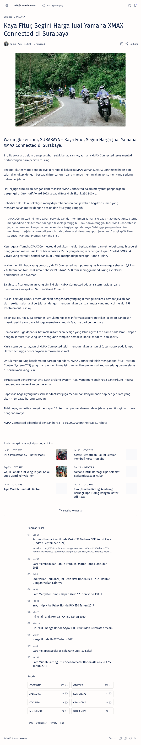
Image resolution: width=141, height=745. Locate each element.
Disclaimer (41, 722)
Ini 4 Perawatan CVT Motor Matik (24, 455)
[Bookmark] (136, 6)
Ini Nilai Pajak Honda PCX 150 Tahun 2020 (59, 616)
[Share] (131, 44)
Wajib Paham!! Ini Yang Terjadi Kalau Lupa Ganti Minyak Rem (27, 473)
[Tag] (17, 450)
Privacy (53, 722)
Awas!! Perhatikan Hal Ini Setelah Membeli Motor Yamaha (95, 456)
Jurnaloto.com (19, 738)
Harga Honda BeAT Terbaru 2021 (53, 639)
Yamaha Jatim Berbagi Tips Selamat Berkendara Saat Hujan (97, 473)
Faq (62, 722)
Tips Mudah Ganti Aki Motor (22, 489)
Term (30, 722)
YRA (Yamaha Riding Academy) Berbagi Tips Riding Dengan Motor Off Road (96, 492)
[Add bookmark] (121, 44)
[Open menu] (6, 6)
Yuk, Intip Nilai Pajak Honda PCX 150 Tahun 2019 (63, 605)
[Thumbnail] (61, 454)
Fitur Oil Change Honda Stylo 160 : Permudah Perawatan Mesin (73, 628)
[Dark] (129, 6)
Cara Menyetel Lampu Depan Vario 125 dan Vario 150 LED (68, 594)
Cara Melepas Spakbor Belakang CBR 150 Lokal (62, 650)
